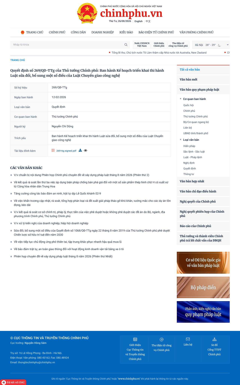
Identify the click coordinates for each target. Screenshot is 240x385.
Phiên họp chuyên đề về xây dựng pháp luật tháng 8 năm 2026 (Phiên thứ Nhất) (63, 256)
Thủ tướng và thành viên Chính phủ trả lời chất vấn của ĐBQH (201, 238)
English (139, 21)
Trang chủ (17, 60)
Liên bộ (187, 127)
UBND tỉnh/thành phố (195, 133)
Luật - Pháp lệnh (192, 157)
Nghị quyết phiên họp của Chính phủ (202, 214)
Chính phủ (189, 110)
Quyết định (189, 168)
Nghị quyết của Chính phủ (198, 201)
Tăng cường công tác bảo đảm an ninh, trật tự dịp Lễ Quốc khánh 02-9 (57, 193)
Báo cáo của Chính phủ (195, 226)
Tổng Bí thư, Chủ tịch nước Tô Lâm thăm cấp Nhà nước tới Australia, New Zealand (149, 52)
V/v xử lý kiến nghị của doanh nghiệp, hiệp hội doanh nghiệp (51, 223)
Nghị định (189, 163)
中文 (148, 21)
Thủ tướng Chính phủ (195, 116)
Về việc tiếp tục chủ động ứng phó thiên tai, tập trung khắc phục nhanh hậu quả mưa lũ (68, 242)
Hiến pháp (189, 146)
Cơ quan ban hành (194, 99)
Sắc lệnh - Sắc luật (194, 151)
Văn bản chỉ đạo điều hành (198, 191)
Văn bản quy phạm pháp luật (199, 90)
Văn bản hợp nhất (192, 181)
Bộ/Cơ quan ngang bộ (196, 122)
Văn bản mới (188, 79)
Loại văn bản (191, 139)
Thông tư (188, 174)
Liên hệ (188, 344)
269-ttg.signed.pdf (66, 151)
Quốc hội (188, 105)
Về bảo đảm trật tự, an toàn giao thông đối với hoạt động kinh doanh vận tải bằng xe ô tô (69, 249)
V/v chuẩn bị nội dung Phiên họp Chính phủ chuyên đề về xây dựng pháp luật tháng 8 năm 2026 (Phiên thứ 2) (81, 175)
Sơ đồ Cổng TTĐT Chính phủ (214, 349)
